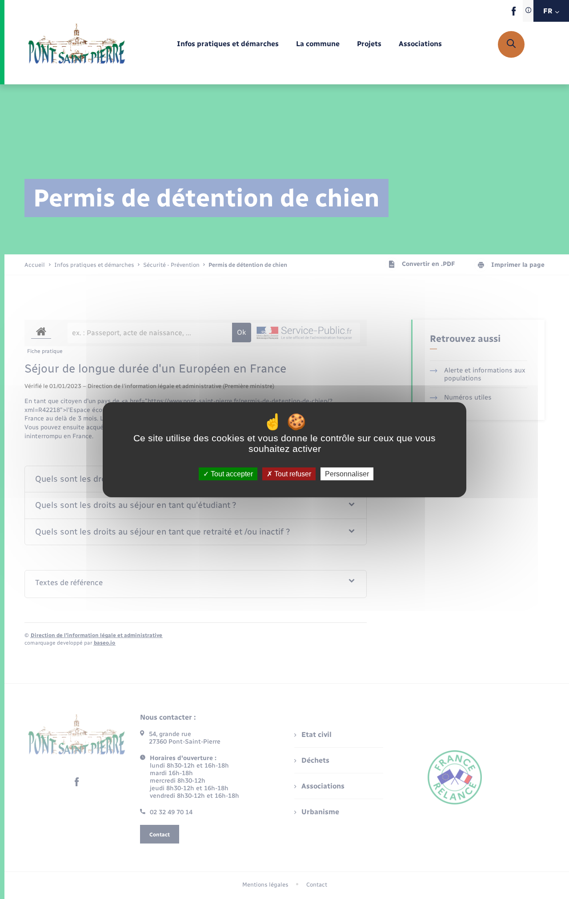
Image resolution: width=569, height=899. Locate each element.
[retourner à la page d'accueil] (77, 44)
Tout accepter (231, 473)
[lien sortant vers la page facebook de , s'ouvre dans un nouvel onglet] (514, 13)
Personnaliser (347, 473)
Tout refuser (291, 473)
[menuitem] (228, 44)
